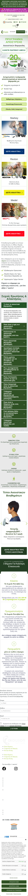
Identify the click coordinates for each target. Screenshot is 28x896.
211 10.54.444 (12, 31)
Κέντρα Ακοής (8, 750)
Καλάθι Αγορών (8, 812)
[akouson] (4, 32)
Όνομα (2, 700)
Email (2, 716)
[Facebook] (4, 769)
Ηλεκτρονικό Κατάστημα (10, 810)
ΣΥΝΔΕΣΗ (23, 22)
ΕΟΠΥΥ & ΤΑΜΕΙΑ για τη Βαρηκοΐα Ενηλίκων (13, 787)
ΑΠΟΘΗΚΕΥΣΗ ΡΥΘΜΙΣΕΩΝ (14, 890)
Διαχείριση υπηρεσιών (14, 877)
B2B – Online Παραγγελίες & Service (13, 800)
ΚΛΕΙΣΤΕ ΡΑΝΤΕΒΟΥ (20, 31)
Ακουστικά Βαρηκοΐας (9, 780)
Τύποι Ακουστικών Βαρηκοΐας (11, 782)
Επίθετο (2, 708)
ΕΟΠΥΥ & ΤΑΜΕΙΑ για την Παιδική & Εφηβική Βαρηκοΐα (13, 791)
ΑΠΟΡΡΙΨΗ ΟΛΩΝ (14, 886)
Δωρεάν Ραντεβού (8, 778)
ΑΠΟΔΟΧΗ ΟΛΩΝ (14, 882)
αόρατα (3, 261)
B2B (16, 22)
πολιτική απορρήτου (15, 725)
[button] (26, 839)
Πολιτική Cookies (9, 893)
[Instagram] (16, 769)
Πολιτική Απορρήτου (17, 893)
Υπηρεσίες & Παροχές (10, 748)
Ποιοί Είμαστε (8, 746)
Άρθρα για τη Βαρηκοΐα (9, 784)
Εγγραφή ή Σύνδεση (9, 814)
